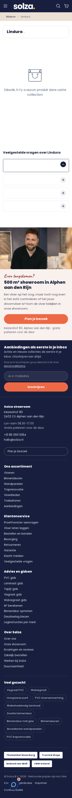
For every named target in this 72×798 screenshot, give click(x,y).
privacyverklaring (14, 366)
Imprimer (41, 783)
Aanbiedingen (13, 506)
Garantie (10, 550)
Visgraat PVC (15, 690)
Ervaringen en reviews (19, 650)
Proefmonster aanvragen (21, 522)
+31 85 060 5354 (15, 435)
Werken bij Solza (15, 661)
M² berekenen (13, 606)
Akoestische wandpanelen (24, 729)
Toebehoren (12, 501)
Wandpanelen (13, 484)
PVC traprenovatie (19, 737)
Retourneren (12, 545)
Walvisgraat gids (15, 600)
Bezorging (10, 539)
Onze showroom (15, 644)
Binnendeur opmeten (18, 611)
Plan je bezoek (36, 319)
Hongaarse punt (17, 698)
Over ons (10, 639)
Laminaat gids (13, 583)
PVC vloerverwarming (49, 698)
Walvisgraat (38, 690)
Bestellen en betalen (18, 534)
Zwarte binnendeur (19, 713)
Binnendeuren (13, 478)
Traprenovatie (13, 489)
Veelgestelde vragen (18, 561)
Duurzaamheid (14, 666)
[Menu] (5, 6)
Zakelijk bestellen (15, 655)
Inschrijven (36, 387)
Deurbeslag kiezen (16, 617)
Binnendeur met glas (20, 721)
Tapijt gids (11, 589)
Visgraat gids (13, 594)
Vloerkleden (12, 495)
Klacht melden (13, 556)
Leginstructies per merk (20, 622)
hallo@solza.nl (13, 440)
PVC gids (10, 578)
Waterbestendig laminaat (23, 705)
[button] (58, 6)
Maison (11, 17)
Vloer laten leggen (16, 528)
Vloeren (9, 473)
